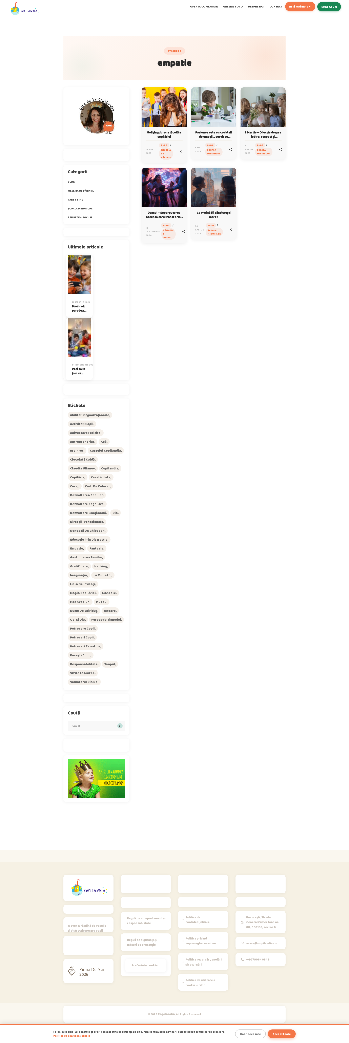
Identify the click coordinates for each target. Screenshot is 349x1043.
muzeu (101, 601)
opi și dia (77, 619)
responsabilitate (84, 664)
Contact (276, 6)
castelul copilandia (105, 450)
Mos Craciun (79, 601)
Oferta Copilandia (204, 6)
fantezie (96, 548)
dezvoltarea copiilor (86, 495)
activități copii (81, 424)
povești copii (80, 655)
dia (115, 512)
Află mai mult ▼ (300, 6)
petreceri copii (82, 637)
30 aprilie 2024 (199, 229)
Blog (164, 145)
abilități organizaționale (89, 415)
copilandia (109, 468)
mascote (109, 593)
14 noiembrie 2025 (83, 364)
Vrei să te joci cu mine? (78, 373)
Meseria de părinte (166, 153)
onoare (110, 610)
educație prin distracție (88, 539)
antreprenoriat (82, 441)
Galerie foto (233, 6)
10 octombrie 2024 (153, 231)
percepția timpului (106, 619)
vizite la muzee (82, 673)
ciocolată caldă (82, 459)
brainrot (76, 450)
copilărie (77, 477)
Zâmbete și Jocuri (168, 234)
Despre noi (256, 6)
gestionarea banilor (86, 557)
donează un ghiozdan (87, 530)
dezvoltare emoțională (88, 512)
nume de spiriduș (83, 610)
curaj (74, 486)
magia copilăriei (83, 593)
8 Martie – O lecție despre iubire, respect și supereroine (263, 136)
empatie (76, 548)
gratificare (79, 566)
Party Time (75, 200)
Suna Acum (329, 7)
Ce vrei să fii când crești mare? (213, 214)
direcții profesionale (86, 521)
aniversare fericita (85, 432)
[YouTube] (102, 947)
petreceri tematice (85, 646)
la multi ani (102, 575)
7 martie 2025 (249, 149)
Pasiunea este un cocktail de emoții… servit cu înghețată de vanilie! (213, 136)
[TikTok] (82, 947)
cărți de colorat (97, 486)
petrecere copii (82, 628)
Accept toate (282, 1034)
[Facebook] (92, 947)
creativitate (100, 477)
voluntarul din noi (84, 681)
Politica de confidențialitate (71, 1036)
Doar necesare (250, 1034)
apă (104, 441)
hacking (100, 566)
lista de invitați (82, 584)
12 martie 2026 (81, 302)
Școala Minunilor (214, 151)
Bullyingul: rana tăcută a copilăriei (164, 134)
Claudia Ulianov (82, 468)
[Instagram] (72, 947)
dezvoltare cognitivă (87, 504)
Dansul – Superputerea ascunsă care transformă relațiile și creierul (164, 216)
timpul (109, 664)
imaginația (78, 575)
